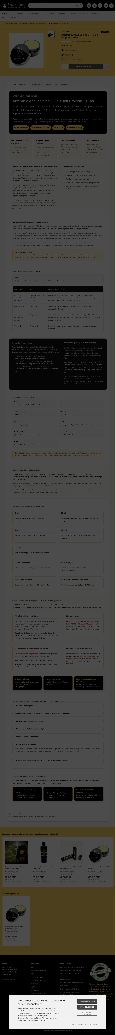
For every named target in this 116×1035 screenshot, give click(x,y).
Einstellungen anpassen (88, 1013)
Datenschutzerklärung (78, 1024)
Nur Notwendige (87, 1007)
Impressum (93, 1024)
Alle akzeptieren (87, 1001)
